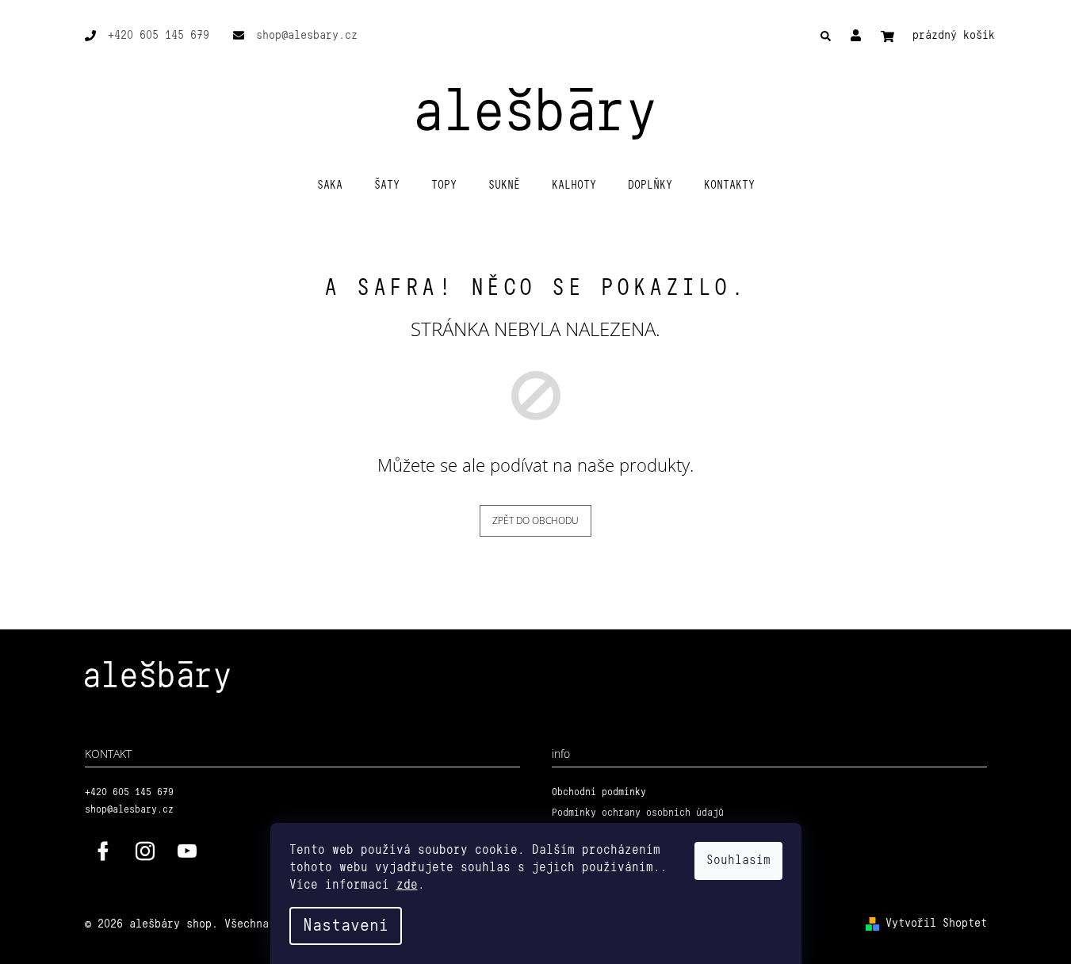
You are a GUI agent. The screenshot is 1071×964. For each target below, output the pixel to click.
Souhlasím (738, 860)
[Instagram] (145, 851)
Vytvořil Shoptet (936, 923)
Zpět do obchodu (535, 520)
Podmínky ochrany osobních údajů (638, 813)
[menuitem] (329, 185)
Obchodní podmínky (599, 793)
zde (407, 885)
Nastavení (345, 926)
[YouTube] (187, 851)
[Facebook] (103, 851)
